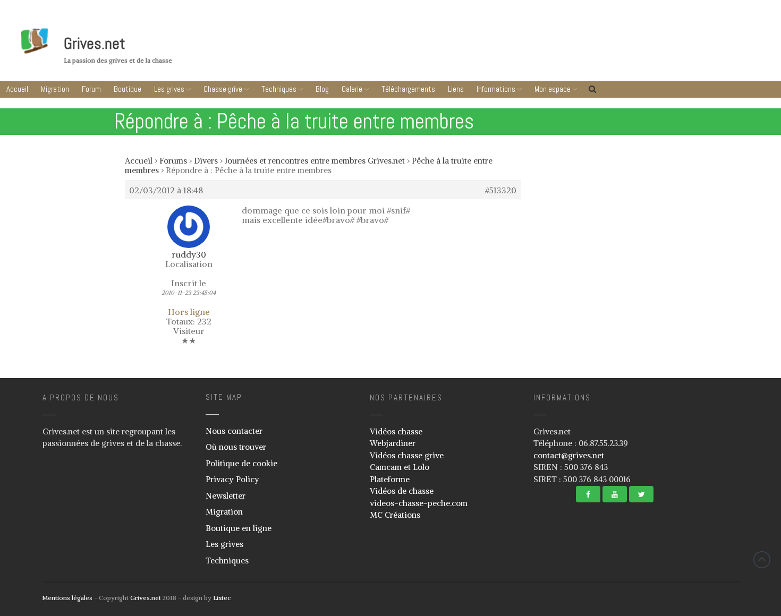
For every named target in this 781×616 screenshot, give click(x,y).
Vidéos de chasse (402, 491)
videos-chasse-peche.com (419, 503)
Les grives (169, 89)
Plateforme (390, 479)
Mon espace (552, 89)
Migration (55, 89)
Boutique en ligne (238, 528)
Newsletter (225, 496)
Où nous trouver (236, 447)
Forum (91, 89)
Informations (496, 89)
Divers (206, 161)
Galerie (352, 89)
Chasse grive (222, 89)
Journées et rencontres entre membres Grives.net (315, 161)
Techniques (278, 89)
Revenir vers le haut (761, 559)
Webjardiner (392, 443)
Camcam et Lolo (399, 467)
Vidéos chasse (396, 431)
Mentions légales (67, 598)
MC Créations (395, 515)
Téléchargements (408, 89)
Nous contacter (234, 431)
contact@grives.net (568, 455)
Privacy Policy (232, 479)
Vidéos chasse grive (407, 455)
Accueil (17, 89)
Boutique (127, 89)
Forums (173, 161)
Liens (456, 89)
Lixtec (222, 598)
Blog (322, 89)
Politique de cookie (241, 463)
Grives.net (94, 43)
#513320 (500, 190)
